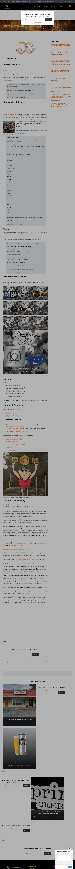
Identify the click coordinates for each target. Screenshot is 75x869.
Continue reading (37, 22)
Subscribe (49, 19)
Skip (66, 866)
